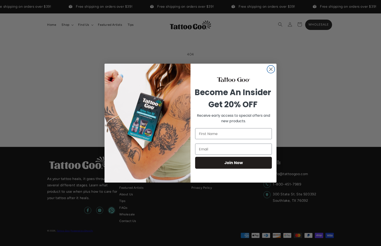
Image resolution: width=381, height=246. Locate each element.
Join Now (233, 162)
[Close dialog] (271, 69)
